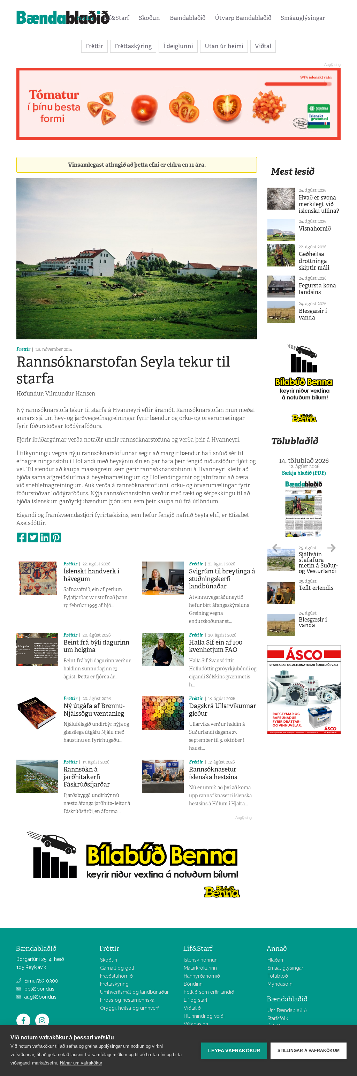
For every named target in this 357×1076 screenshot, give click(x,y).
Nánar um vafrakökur (81, 1063)
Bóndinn (193, 984)
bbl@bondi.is (38, 989)
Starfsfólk (277, 1018)
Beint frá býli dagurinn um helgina (96, 646)
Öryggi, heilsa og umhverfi (130, 1008)
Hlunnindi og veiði (204, 1016)
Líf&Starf (116, 18)
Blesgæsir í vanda (313, 314)
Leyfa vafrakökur (234, 1050)
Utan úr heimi (224, 46)
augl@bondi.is (39, 997)
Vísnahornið (315, 228)
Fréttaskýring (133, 46)
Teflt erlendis (316, 588)
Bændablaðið (187, 18)
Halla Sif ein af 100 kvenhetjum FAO (215, 646)
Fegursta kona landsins (317, 289)
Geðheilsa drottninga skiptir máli (314, 260)
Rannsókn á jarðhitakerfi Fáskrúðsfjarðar (86, 777)
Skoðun (149, 18)
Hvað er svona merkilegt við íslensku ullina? (319, 204)
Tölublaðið (294, 441)
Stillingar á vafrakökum (309, 1050)
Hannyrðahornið (202, 976)
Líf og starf (195, 1000)
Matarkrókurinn (200, 968)
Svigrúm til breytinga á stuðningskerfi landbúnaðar (222, 578)
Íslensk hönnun (201, 960)
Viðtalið (192, 1008)
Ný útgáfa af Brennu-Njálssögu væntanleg (94, 710)
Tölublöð (277, 976)
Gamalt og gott (117, 968)
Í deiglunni (178, 46)
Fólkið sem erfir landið (209, 992)
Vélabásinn (196, 1024)
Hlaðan (275, 960)
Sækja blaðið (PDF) (304, 473)
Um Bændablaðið (287, 1010)
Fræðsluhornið (116, 976)
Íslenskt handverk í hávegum (91, 575)
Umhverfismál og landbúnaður (134, 992)
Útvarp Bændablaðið (243, 18)
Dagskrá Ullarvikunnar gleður (222, 710)
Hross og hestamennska (127, 1000)
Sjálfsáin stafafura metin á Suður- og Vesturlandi (318, 563)
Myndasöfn (280, 984)
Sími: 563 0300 (40, 981)
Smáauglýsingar (303, 18)
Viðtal (263, 46)
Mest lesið (292, 171)
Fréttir (85, 18)
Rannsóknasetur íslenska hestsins (213, 773)
